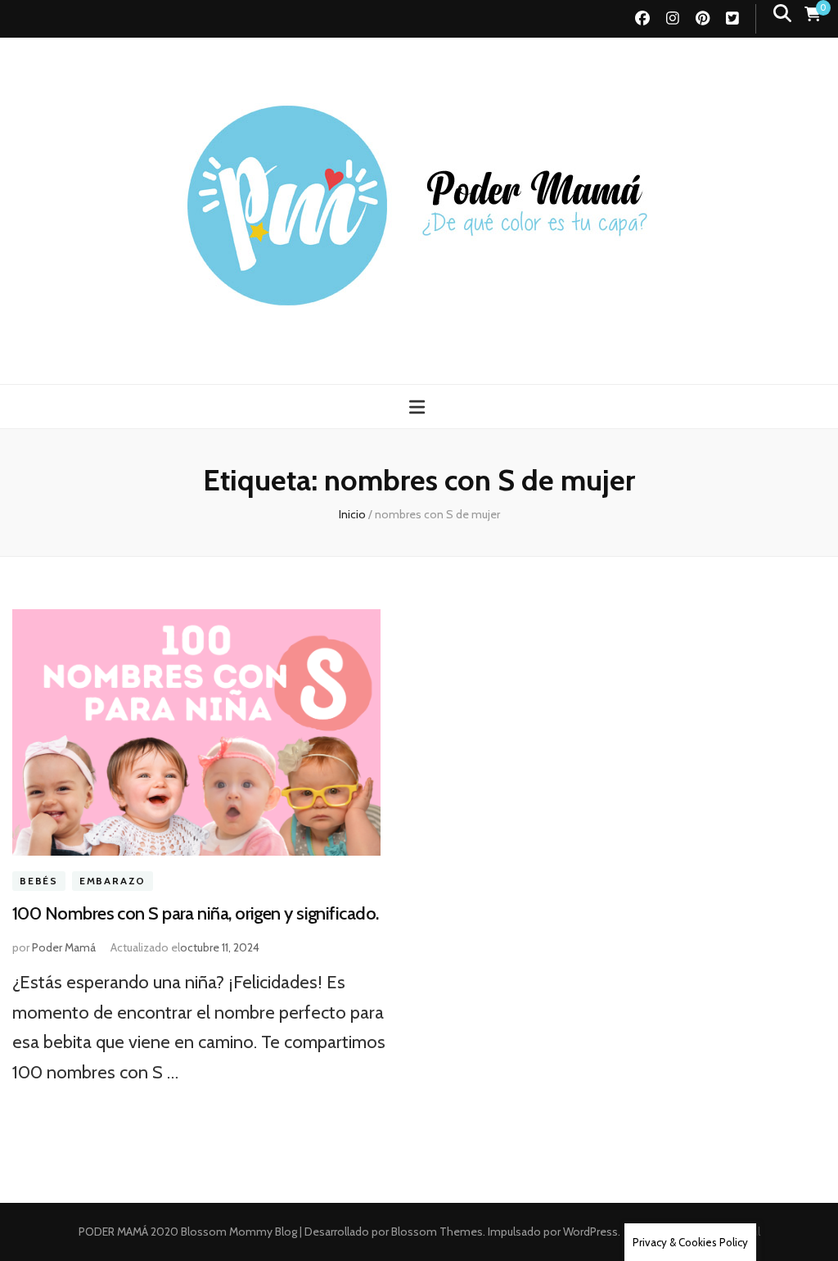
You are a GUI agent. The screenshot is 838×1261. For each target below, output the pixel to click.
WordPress (590, 1231)
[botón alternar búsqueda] (782, 13)
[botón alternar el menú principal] (419, 407)
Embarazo (112, 881)
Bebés (39, 881)
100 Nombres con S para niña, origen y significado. (195, 913)
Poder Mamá (64, 947)
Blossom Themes (436, 1231)
